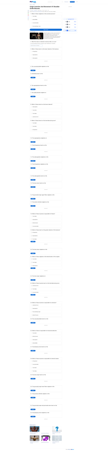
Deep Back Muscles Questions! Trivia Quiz (34, 442)
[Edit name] (70, 30)
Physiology (35, 10)
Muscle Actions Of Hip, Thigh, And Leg (56, 433)
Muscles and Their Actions (45, 442)
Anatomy (32, 10)
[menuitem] (66, 2)
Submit (33, 70)
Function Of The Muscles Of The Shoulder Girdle (34, 433)
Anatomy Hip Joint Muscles (45, 433)
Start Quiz (46, 29)
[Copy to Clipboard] (28, 18)
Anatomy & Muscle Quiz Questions (56, 442)
